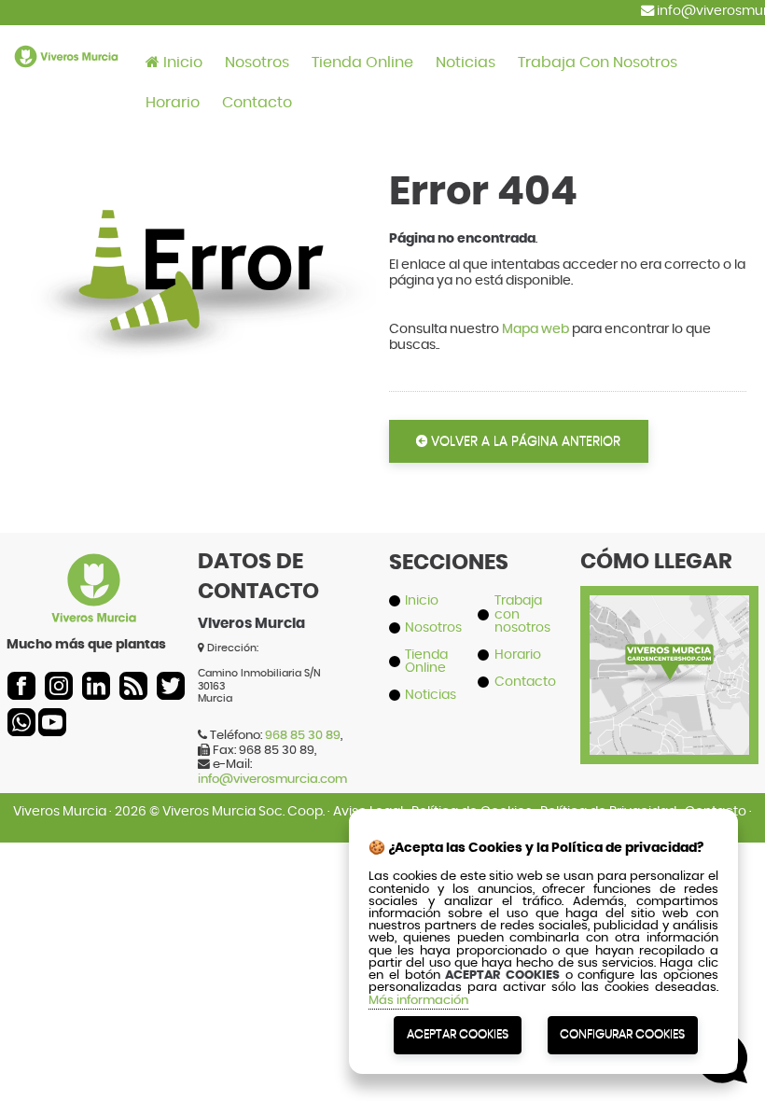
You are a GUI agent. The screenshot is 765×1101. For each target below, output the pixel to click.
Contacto (257, 102)
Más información (418, 1001)
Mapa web (535, 329)
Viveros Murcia (59, 811)
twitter (171, 686)
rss (133, 686)
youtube (52, 722)
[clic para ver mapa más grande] (669, 747)
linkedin (96, 686)
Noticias (465, 62)
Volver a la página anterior (523, 441)
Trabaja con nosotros (597, 62)
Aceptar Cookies (457, 1034)
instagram (59, 686)
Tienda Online (362, 62)
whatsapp (21, 722)
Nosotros (257, 62)
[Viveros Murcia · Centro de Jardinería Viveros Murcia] (66, 77)
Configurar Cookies (622, 1034)
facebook (21, 686)
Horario (173, 102)
